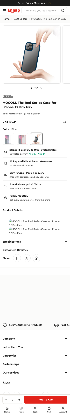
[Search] (63, 11)
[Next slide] (41, 88)
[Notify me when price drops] (64, 122)
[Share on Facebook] (17, 258)
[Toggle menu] (5, 11)
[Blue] (36, 139)
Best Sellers (20, 18)
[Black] (8, 139)
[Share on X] (27, 258)
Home (6, 18)
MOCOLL (8, 95)
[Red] (22, 139)
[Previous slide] (32, 88)
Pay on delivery (35, 172)
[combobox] (44, 10)
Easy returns (16, 172)
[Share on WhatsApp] (36, 258)
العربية (6, 382)
